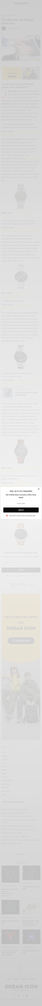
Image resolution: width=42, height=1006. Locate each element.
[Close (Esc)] (39, 489)
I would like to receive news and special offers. (22, 515)
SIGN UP (21, 510)
